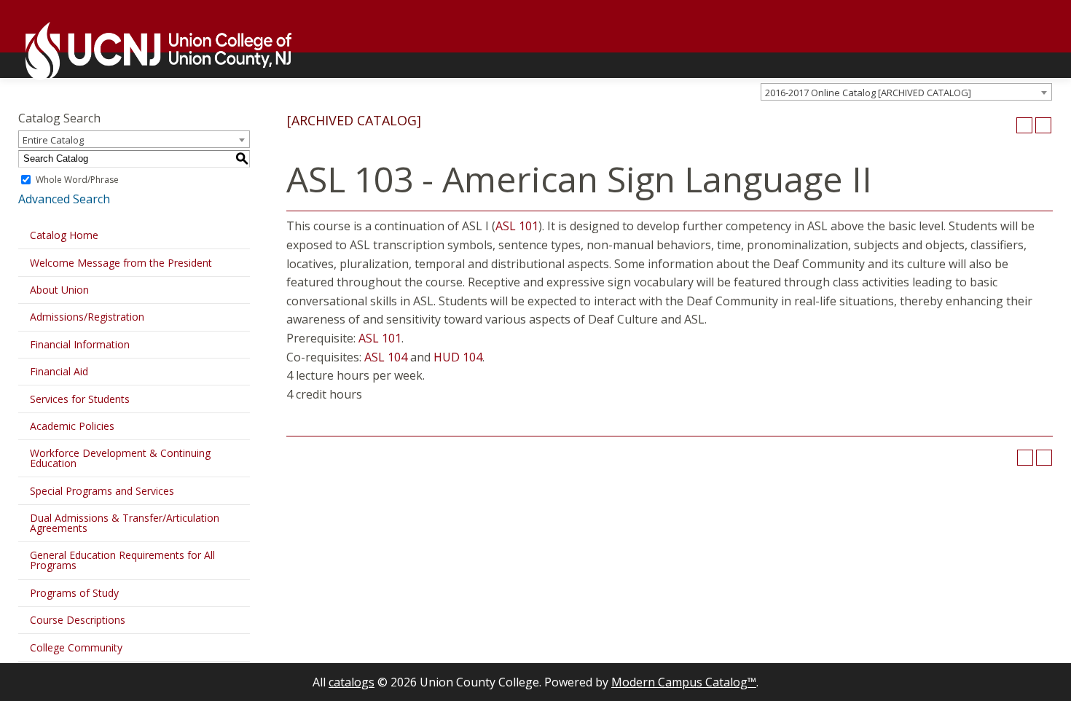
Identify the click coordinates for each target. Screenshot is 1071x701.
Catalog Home (64, 235)
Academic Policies (72, 426)
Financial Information (80, 344)
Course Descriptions (77, 620)
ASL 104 (385, 357)
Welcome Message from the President (121, 263)
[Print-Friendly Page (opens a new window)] (1024, 125)
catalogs (351, 682)
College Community (76, 647)
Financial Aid (59, 371)
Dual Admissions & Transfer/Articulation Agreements (124, 523)
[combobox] (906, 92)
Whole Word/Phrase (77, 179)
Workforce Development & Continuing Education (120, 458)
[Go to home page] (151, 51)
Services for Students (80, 399)
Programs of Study (74, 593)
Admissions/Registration (87, 317)
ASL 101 (516, 226)
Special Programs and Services (102, 491)
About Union (59, 290)
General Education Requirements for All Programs (122, 560)
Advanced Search (64, 199)
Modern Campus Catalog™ (683, 682)
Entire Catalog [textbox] (53, 139)
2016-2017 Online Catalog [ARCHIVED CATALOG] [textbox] (868, 92)
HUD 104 (458, 357)
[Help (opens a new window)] (1043, 125)
